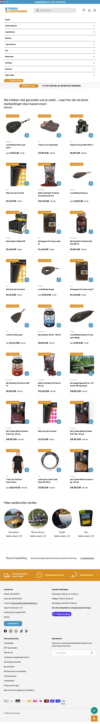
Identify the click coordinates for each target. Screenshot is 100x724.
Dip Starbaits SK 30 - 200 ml (49, 335)
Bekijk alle (8, 107)
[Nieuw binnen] (38, 519)
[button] (94, 10)
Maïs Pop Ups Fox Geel (15, 193)
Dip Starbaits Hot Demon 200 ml (17, 384)
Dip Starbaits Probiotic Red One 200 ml (81, 242)
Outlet (62, 532)
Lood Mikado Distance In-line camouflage (81, 336)
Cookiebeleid (9, 681)
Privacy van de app (11, 685)
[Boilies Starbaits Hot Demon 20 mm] (50, 365)
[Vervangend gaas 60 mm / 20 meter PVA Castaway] (82, 365)
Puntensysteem (10, 676)
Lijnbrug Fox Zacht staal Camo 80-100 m (47, 480)
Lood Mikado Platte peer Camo (16, 146)
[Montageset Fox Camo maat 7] (82, 271)
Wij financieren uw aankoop (15, 671)
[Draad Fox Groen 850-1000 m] (82, 126)
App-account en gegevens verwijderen (19, 690)
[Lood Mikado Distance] (82, 175)
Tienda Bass (9, 643)
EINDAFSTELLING (28, 86)
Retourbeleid (9, 666)
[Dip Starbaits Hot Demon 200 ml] (18, 365)
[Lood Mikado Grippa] (50, 271)
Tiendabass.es (13, 623)
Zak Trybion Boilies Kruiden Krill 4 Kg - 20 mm (81, 432)
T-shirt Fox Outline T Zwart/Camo (14, 480)
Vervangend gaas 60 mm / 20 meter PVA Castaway (81, 384)
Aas (86, 532)
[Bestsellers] (14, 519)
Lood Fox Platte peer (14, 335)
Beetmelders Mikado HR (15, 241)
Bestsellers (14, 532)
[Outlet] (62, 519)
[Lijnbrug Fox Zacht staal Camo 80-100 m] (50, 461)
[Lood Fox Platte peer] (18, 317)
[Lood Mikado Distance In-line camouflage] (82, 317)
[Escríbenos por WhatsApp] (94, 710)
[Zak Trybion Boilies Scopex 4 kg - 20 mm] (82, 461)
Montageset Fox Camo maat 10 (49, 242)
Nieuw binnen (38, 532)
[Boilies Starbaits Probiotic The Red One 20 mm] (50, 175)
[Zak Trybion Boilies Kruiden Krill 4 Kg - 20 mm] (82, 413)
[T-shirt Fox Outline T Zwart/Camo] (18, 461)
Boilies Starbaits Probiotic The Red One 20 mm (48, 194)
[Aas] (86, 519)
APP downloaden (10, 648)
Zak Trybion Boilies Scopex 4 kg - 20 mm (81, 480)
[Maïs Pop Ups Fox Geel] (18, 175)
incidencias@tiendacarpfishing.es (23, 603)
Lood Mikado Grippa (46, 289)
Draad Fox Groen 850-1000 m (81, 145)
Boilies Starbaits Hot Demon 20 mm (49, 384)
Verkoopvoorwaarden (12, 662)
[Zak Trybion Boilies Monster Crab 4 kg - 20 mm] (18, 413)
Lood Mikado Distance (79, 193)
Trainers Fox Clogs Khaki (48, 145)
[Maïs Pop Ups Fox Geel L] (18, 271)
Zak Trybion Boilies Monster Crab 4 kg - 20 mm (17, 432)
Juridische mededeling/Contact (16, 657)
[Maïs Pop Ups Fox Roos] (50, 413)
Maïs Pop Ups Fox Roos (47, 431)
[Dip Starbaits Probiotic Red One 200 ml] (82, 223)
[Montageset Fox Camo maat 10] (50, 223)
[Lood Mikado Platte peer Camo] (18, 126)
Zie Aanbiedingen (87, 558)
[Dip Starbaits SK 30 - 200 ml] (50, 317)
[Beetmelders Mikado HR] (18, 223)
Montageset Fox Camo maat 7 (82, 289)
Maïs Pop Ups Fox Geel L (15, 289)
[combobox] (54, 10)
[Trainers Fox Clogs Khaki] (50, 126)
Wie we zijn (8, 652)
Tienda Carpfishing (14, 713)
